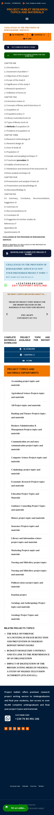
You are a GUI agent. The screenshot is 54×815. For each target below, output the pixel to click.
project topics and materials (23, 709)
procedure (21, 160)
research (45, 692)
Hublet (17, 692)
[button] (27, 18)
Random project (19, 595)
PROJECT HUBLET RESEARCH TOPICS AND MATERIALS (27, 11)
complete (17, 704)
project (8, 696)
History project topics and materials (28, 518)
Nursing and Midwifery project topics (29, 562)
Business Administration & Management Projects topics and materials (26, 429)
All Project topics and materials (26, 405)
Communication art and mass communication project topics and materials (27, 445)
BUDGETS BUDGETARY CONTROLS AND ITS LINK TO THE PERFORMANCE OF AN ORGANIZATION (28, 654)
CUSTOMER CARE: (22, 715)
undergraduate (31, 704)
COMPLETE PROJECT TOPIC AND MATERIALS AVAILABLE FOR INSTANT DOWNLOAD (27, 340)
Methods (11, 126)
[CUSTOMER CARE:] (7, 718)
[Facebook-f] (10, 728)
